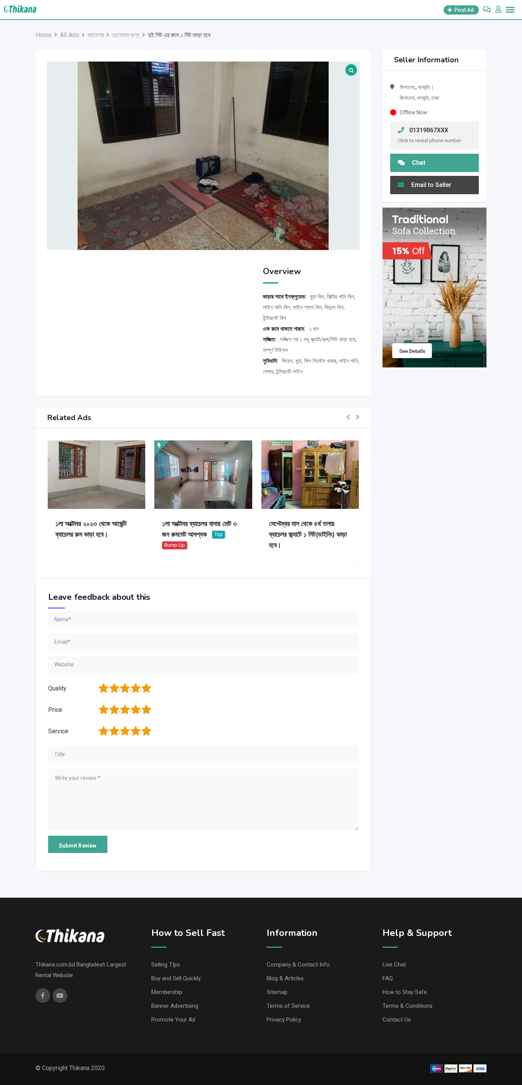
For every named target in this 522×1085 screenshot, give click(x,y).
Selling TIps (165, 964)
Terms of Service (288, 1005)
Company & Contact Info (298, 964)
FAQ (388, 978)
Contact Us (397, 1019)
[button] (348, 417)
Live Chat (394, 964)
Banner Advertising (174, 1005)
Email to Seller (430, 184)
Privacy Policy (284, 1019)
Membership (166, 992)
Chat (417, 162)
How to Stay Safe (405, 992)
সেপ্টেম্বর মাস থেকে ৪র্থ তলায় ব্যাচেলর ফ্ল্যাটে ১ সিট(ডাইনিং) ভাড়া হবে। (308, 534)
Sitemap (277, 992)
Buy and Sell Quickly (176, 978)
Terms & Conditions (408, 1005)
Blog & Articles (285, 978)
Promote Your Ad (173, 1019)
